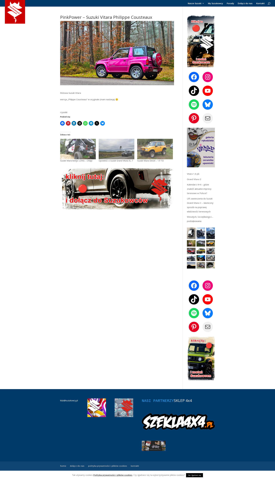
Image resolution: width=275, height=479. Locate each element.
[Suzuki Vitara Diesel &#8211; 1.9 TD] (155, 149)
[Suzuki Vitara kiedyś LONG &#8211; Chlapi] (78, 149)
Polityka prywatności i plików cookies (112, 475)
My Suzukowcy (215, 3)
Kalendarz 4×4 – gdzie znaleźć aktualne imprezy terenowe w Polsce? (199, 189)
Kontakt (260, 3)
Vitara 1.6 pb (193, 173)
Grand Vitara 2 (194, 179)
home (63, 465)
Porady (230, 3)
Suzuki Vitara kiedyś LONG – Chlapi (76, 160)
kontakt (135, 465)
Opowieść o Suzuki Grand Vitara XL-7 (116, 160)
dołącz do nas (77, 465)
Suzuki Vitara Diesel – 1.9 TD (150, 160)
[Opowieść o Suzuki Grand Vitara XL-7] (116, 149)
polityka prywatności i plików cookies (107, 465)
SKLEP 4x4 (183, 400)
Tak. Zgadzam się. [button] (194, 475)
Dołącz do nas (245, 3)
